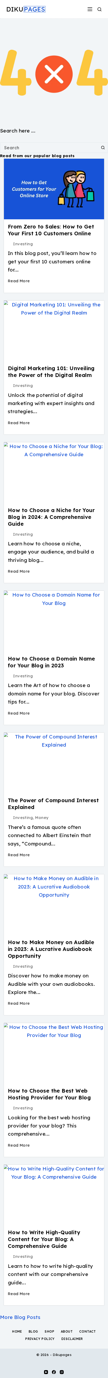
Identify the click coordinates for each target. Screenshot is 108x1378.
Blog (33, 1331)
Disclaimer (72, 1339)
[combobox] (49, 147)
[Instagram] (62, 1372)
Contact (87, 1331)
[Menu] (90, 9)
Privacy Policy (40, 1339)
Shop (49, 1331)
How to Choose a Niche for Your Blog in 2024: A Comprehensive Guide (51, 517)
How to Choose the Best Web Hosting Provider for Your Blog (49, 1094)
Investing (23, 243)
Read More (19, 280)
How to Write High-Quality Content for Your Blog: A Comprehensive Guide (44, 1239)
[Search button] (103, 148)
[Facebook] (54, 1372)
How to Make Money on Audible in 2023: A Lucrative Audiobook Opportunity (51, 949)
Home (17, 1331)
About (67, 1331)
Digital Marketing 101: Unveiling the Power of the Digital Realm (51, 371)
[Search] (99, 9)
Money (41, 817)
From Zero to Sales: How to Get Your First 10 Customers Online (51, 230)
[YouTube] (46, 1372)
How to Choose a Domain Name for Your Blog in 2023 (51, 662)
